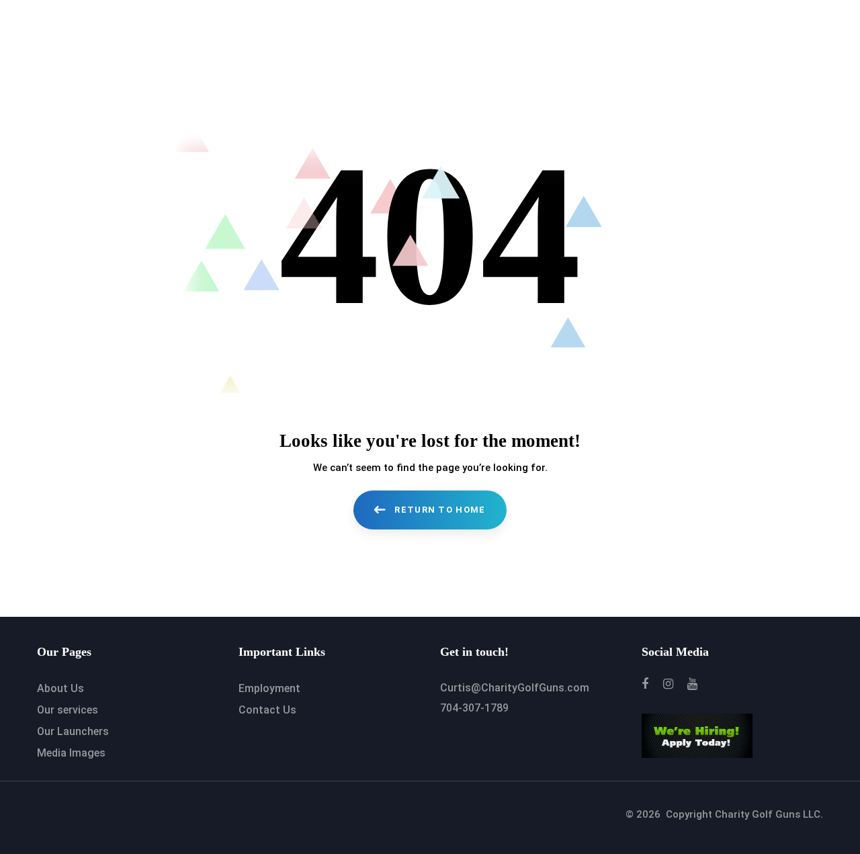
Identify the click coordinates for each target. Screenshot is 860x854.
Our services (67, 709)
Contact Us (267, 709)
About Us (60, 688)
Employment (269, 688)
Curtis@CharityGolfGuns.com (514, 687)
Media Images (71, 752)
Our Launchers (73, 731)
